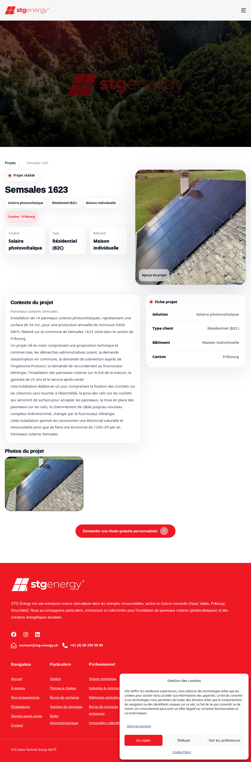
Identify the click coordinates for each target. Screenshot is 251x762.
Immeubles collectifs (104, 723)
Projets (10, 163)
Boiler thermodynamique (64, 719)
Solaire (55, 679)
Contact (17, 725)
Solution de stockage (66, 707)
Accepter (143, 740)
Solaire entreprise (102, 679)
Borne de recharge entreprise (103, 710)
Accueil (16, 679)
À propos (18, 688)
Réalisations (20, 707)
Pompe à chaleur (63, 688)
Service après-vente (26, 716)
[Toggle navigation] (206, 10)
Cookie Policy (182, 752)
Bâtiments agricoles (104, 697)
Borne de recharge (64, 697)
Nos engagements (25, 697)
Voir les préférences (224, 740)
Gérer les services (139, 726)
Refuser (184, 740)
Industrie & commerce (106, 688)
